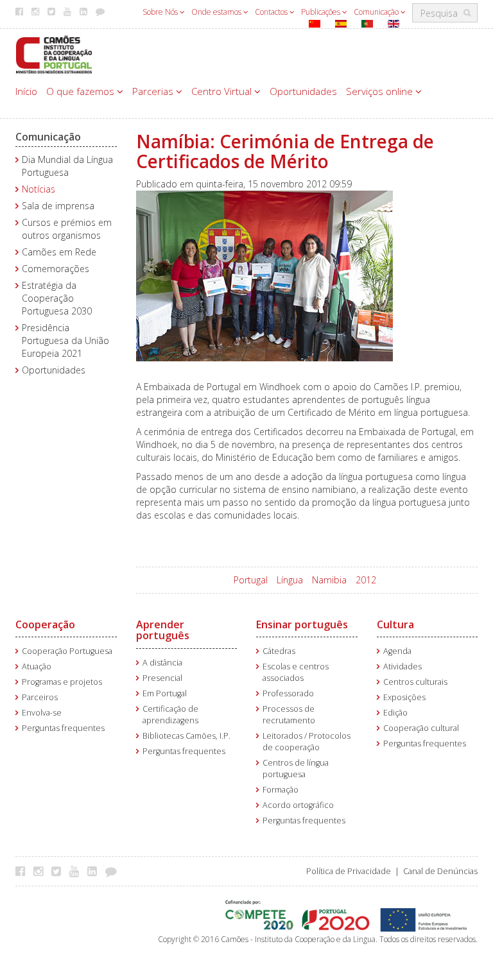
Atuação (36, 666)
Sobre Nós (161, 11)
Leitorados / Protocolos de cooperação (306, 741)
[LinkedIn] (95, 871)
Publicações (321, 11)
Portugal (251, 580)
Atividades (402, 666)
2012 (366, 580)
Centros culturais (415, 681)
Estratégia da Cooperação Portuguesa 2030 (57, 298)
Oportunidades (303, 91)
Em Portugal (165, 693)
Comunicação (377, 11)
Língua (290, 580)
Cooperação (45, 624)
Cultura (395, 624)
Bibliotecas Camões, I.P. (186, 735)
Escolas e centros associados (296, 672)
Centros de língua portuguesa (296, 768)
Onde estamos (217, 11)
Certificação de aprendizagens (170, 714)
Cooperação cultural (421, 728)
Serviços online (380, 91)
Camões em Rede (59, 252)
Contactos (272, 11)
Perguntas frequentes (63, 728)
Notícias (38, 189)
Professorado (288, 693)
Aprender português (162, 630)
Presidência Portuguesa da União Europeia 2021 (65, 340)
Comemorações (55, 268)
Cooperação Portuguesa (67, 651)
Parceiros (40, 697)
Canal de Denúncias (440, 871)
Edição (395, 712)
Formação (280, 789)
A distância (162, 662)
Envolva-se (42, 712)
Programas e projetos (62, 681)
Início (26, 91)
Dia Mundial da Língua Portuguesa (67, 165)
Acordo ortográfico (298, 805)
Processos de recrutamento (289, 714)
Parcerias (154, 91)
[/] (53, 53)
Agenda (397, 651)
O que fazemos (81, 91)
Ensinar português (302, 624)
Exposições (404, 697)
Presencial (162, 678)
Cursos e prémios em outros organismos (67, 228)
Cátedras (279, 651)
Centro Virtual (222, 91)
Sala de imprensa (58, 206)
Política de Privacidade (348, 871)
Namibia (329, 580)
